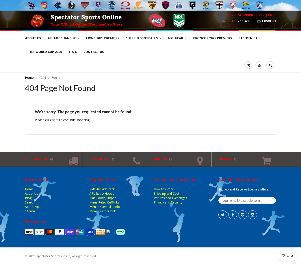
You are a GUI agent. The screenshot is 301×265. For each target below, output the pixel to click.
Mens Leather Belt (102, 211)
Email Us (269, 21)
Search (30, 202)
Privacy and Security (168, 202)
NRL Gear (175, 38)
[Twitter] (222, 214)
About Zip (32, 207)
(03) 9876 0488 (238, 21)
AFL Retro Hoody (101, 193)
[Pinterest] (242, 214)
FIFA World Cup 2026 (45, 52)
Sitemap (31, 211)
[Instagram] (252, 214)
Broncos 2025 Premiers (212, 38)
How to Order (163, 189)
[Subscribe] (270, 200)
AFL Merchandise (62, 38)
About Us (33, 38)
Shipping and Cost (166, 193)
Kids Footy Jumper (102, 198)
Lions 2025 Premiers (102, 38)
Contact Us (94, 52)
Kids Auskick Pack (102, 189)
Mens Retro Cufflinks (104, 202)
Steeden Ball (250, 38)
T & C (73, 52)
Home (29, 77)
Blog (28, 198)
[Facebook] (232, 214)
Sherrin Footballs (142, 38)
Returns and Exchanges (170, 198)
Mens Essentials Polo (104, 207)
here (55, 120)
